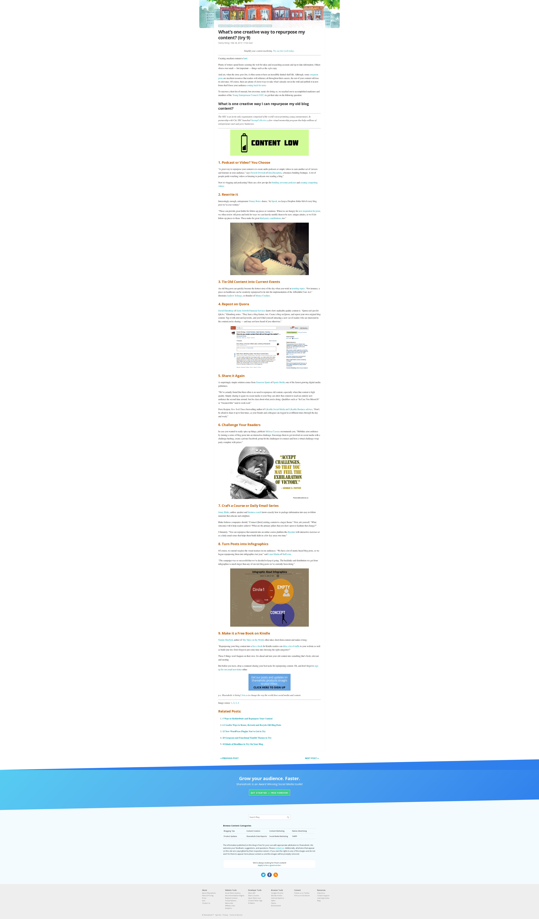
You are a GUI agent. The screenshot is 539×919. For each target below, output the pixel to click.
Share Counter (253, 895)
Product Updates (230, 836)
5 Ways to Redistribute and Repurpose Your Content (247, 718)
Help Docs (321, 893)
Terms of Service (235, 915)
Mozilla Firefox (276, 895)
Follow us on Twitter (302, 893)
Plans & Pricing (207, 895)
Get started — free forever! (269, 792)
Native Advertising (299, 831)
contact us (279, 848)
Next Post (312, 758)
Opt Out (218, 915)
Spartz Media (279, 382)
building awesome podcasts (284, 182)
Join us (245, 695)
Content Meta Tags (255, 901)
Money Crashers (262, 295)
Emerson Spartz (263, 382)
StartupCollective (258, 120)
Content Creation (242, 26)
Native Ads (229, 903)
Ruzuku (291, 531)
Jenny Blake (223, 512)
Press (204, 898)
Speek (274, 201)
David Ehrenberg (225, 310)
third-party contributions (270, 218)
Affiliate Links (230, 906)
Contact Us (206, 903)
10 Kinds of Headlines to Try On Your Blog (242, 744)
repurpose (279, 103)
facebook (269, 875)
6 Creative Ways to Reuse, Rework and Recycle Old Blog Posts (251, 725)
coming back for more (256, 85)
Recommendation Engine (234, 895)
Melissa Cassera (273, 431)
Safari (273, 901)
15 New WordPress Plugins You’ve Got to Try (244, 731)
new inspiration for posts (309, 210)
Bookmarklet (276, 906)
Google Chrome (277, 893)
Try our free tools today (283, 50)
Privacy (225, 915)
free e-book (257, 646)
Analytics (228, 908)
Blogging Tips (225, 26)
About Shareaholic (209, 893)
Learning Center (323, 898)
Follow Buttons (230, 901)
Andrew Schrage (234, 295)
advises (309, 409)
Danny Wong (223, 43)
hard (245, 58)
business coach (254, 512)
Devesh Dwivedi (258, 172)
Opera (273, 903)
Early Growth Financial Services (251, 310)
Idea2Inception (274, 172)
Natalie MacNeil (225, 639)
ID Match (251, 903)
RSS (275, 875)
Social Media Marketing (278, 836)
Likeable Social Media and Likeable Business (285, 409)
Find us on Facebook (302, 895)
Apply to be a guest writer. (269, 865)
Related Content (231, 898)
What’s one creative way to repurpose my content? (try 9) (261, 35)
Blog (318, 901)
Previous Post (229, 758)
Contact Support (323, 895)
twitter (263, 875)
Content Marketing (262, 26)
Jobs (203, 901)
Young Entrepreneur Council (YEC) (248, 95)
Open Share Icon (254, 898)
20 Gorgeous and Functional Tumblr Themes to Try (246, 737)
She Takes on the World (253, 639)
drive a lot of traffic (291, 646)
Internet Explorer (277, 898)
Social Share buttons (232, 893)
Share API (251, 893)
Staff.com (286, 554)
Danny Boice (255, 201)
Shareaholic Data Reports (256, 836)
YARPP (294, 836)
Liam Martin (273, 554)
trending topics (298, 288)
